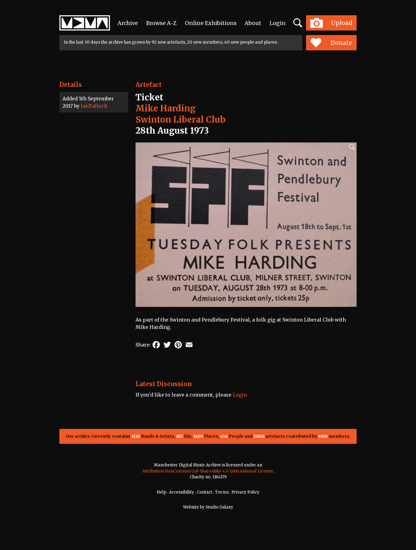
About (253, 23)
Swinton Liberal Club (180, 119)
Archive (128, 23)
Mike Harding (166, 108)
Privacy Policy (245, 492)
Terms (222, 492)
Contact (204, 492)
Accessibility (181, 492)
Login (278, 23)
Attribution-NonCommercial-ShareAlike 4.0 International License (207, 471)
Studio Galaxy (219, 507)
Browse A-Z (161, 23)
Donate (341, 42)
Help (161, 492)
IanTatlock (94, 106)
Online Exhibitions (211, 23)
